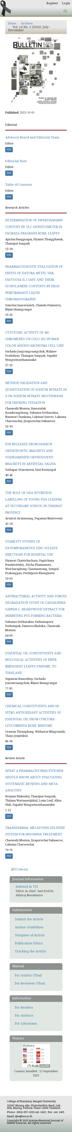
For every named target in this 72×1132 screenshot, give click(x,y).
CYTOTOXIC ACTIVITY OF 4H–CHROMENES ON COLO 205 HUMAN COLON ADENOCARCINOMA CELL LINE (34, 339)
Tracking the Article (30, 951)
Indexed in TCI (27, 886)
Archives (27, 23)
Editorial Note (16, 161)
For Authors (24, 1015)
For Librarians (26, 1023)
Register (52, 3)
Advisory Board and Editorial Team (32, 137)
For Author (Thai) (28, 975)
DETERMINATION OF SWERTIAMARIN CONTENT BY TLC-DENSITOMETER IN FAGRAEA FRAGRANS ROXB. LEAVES (34, 227)
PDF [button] (9, 150)
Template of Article (30, 935)
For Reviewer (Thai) (30, 983)
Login (66, 3)
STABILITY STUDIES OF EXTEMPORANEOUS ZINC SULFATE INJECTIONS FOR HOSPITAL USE (31, 548)
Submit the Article (29, 919)
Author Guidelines (29, 927)
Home (12, 23)
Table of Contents (18, 184)
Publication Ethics (29, 943)
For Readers (24, 1007)
